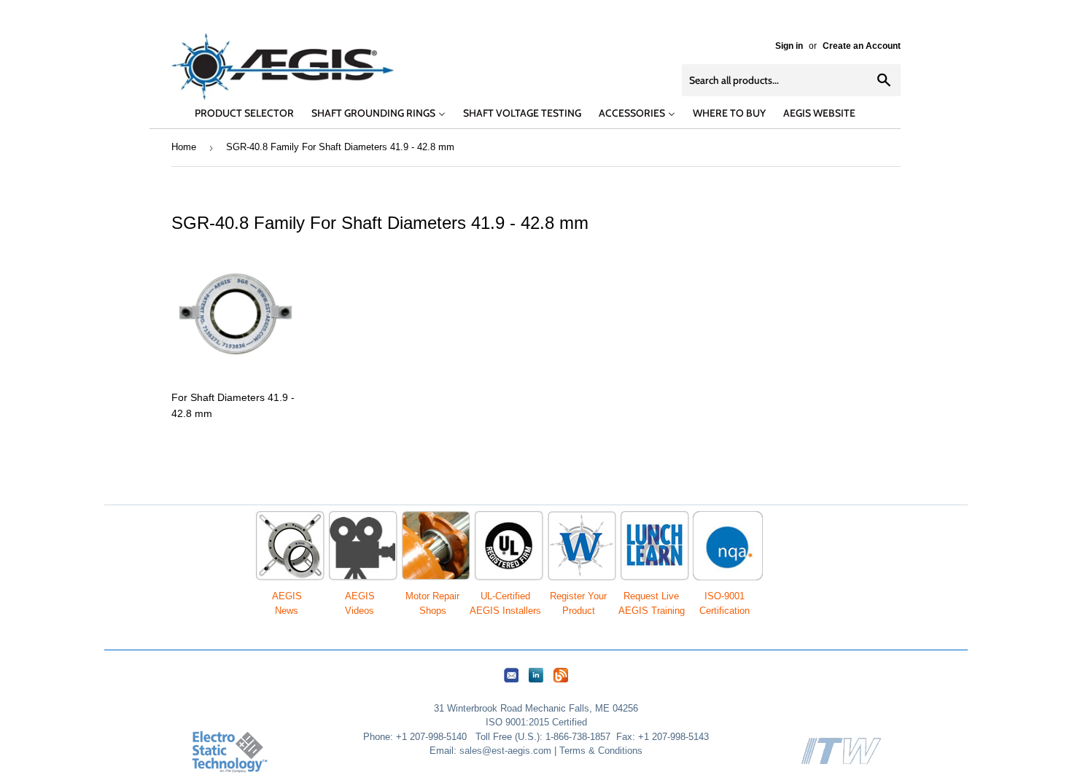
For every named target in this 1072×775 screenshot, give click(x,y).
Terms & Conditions (600, 750)
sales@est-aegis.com (505, 750)
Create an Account (862, 46)
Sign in (789, 46)
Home (183, 146)
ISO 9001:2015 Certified (536, 722)
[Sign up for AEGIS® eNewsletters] (511, 682)
